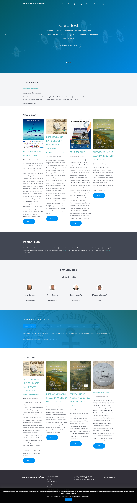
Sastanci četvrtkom (31, 89)
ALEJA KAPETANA (101, 392)
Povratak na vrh (108, 477)
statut (108, 250)
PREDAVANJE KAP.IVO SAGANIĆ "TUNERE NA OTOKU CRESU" (103, 156)
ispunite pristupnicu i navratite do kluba (68, 43)
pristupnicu (65, 250)
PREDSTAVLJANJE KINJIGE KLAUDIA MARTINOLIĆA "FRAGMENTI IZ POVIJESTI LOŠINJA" (55, 144)
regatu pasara (53, 339)
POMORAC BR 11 (77, 152)
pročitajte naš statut (68, 34)
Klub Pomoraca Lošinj (33, 4)
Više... (29, 221)
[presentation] (5, 34)
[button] (66, 62)
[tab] (29, 326)
